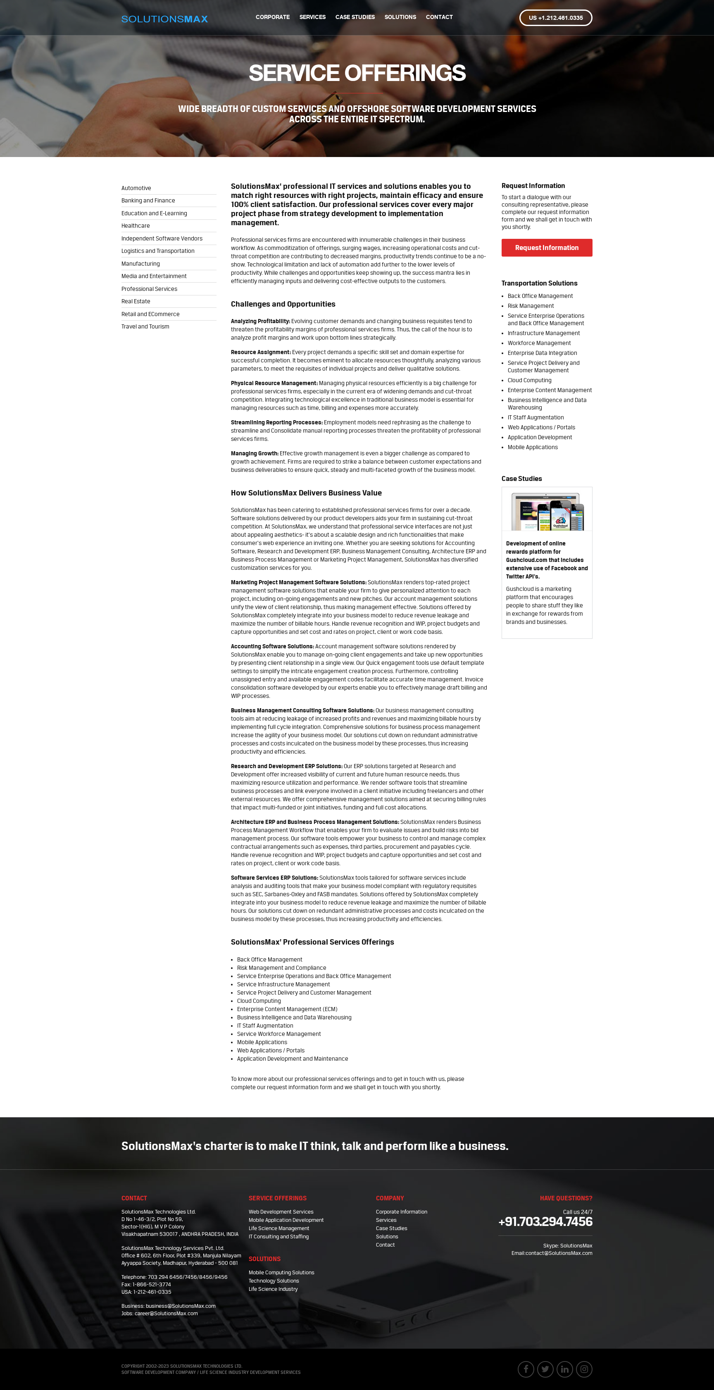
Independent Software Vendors (161, 238)
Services (313, 17)
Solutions (400, 17)
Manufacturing (140, 263)
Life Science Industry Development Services (250, 1372)
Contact (439, 17)
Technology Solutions (274, 1281)
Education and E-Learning (154, 213)
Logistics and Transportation (158, 251)
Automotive (136, 188)
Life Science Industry (273, 1289)
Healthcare (135, 225)
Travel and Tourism (145, 326)
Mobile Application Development (286, 1220)
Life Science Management (279, 1228)
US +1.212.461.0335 (556, 18)
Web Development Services (281, 1212)
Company (390, 1198)
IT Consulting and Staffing (279, 1236)
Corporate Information (401, 1212)
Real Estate (135, 301)
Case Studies (355, 17)
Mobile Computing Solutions (281, 1272)
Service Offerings (278, 1198)
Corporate (273, 17)
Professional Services (149, 289)
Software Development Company (158, 1372)
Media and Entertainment (154, 276)
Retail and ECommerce (150, 314)
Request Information (547, 247)
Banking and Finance (148, 200)
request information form (299, 1087)
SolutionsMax (576, 1245)
